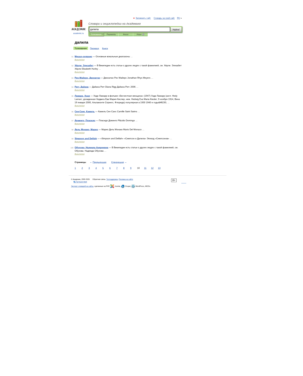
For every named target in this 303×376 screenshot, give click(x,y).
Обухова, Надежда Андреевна (91, 147)
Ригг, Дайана (82, 87)
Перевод (94, 48)
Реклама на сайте (126, 179)
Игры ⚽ (140, 34)
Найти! (176, 29)
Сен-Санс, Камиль (85, 111)
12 (152, 168)
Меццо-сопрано (83, 56)
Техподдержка (112, 179)
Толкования (96, 34)
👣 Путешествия (80, 182)
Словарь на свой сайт (164, 18)
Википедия (79, 60)
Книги (125, 34)
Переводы (111, 34)
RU (178, 18)
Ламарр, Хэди (82, 96)
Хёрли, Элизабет (84, 65)
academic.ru (78, 33)
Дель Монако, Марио (86, 129)
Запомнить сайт (143, 18)
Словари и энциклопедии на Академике (114, 23)
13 (159, 168)
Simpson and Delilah (86, 138)
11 (145, 168)
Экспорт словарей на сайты (82, 186)
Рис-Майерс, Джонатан (87, 77)
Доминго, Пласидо (85, 120)
